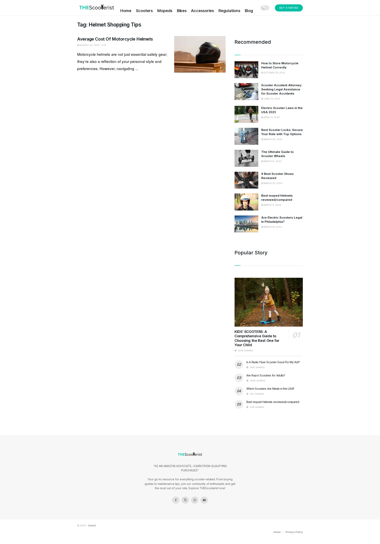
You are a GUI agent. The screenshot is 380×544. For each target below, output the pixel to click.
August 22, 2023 (89, 45)
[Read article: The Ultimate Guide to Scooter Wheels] (246, 158)
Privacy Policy (294, 532)
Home (125, 10)
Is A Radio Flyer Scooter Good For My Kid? (273, 362)
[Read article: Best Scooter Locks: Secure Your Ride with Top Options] (246, 136)
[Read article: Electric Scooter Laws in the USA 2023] (246, 114)
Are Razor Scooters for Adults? (265, 375)
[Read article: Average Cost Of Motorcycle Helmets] (200, 54)
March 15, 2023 (272, 161)
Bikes (182, 10)
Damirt (92, 525)
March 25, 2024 (272, 183)
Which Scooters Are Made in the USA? (270, 388)
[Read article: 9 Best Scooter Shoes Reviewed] (246, 180)
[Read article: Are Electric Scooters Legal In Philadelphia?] (246, 223)
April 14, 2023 (271, 117)
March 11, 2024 (272, 205)
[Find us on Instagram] (195, 500)
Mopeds (164, 10)
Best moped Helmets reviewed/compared (272, 402)
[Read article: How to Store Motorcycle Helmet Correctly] (246, 69)
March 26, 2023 (272, 139)
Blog (249, 10)
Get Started (288, 7)
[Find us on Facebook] (176, 500)
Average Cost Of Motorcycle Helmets (115, 39)
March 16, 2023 (272, 227)
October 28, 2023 (274, 72)
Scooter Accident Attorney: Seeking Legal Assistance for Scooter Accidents (281, 89)
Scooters (144, 10)
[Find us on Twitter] (185, 500)
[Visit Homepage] (96, 8)
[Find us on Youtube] (204, 500)
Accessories (202, 10)
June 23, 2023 (271, 98)
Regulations (229, 10)
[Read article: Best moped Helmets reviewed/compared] (246, 201)
